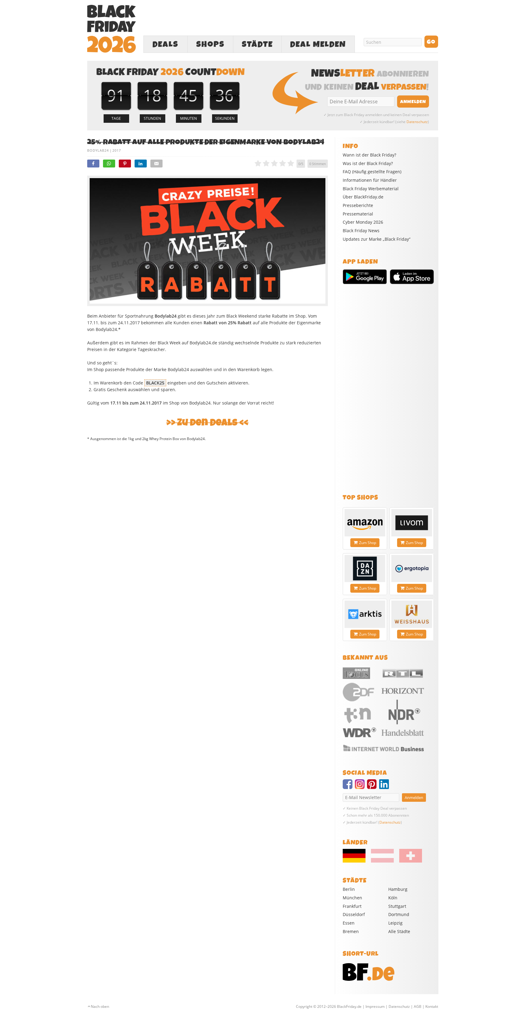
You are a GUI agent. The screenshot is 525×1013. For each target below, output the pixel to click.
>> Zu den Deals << (207, 422)
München (352, 898)
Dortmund (398, 914)
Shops (210, 44)
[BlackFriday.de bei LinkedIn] (385, 787)
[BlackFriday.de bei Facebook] (349, 787)
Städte (257, 44)
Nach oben (100, 1006)
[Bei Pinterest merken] (125, 163)
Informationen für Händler (370, 180)
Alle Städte (399, 931)
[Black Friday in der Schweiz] (408, 861)
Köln (392, 898)
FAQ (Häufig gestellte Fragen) (372, 171)
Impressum (375, 1006)
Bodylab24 (98, 150)
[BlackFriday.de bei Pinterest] (373, 787)
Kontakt (431, 1006)
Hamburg (397, 889)
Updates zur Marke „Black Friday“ (376, 239)
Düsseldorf (354, 914)
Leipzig (395, 923)
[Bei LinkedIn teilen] (141, 163)
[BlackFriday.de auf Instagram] (361, 787)
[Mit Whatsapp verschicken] (109, 163)
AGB (417, 1006)
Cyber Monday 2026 (363, 222)
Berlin (349, 889)
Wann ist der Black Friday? (369, 155)
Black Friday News (361, 230)
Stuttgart (397, 906)
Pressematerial (358, 214)
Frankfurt (352, 906)
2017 (116, 150)
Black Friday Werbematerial (371, 188)
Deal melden (318, 44)
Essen (349, 923)
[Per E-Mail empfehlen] (156, 163)
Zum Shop (367, 542)
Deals (165, 44)
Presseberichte (358, 205)
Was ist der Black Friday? (368, 163)
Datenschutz (417, 121)
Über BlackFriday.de (363, 197)
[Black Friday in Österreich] (382, 861)
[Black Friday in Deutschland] (356, 861)
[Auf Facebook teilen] (93, 163)
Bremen (351, 931)
